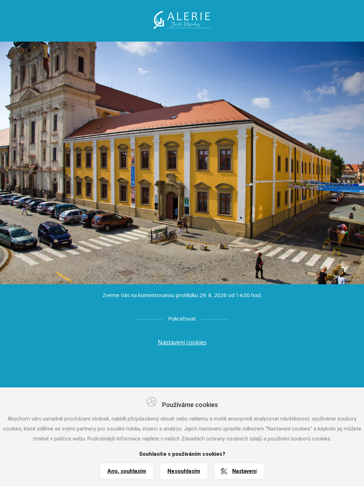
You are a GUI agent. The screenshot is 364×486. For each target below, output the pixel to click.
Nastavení (244, 471)
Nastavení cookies (182, 342)
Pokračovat (182, 318)
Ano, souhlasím (126, 471)
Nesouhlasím (183, 471)
